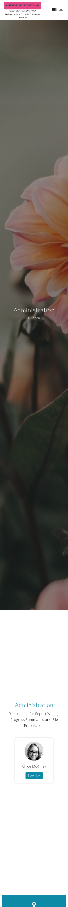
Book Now (34, 775)
